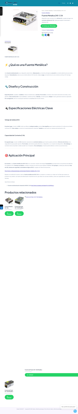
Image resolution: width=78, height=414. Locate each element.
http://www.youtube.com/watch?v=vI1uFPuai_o (42, 185)
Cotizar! (9, 214)
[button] (59, 3)
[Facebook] (70, 3)
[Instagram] (67, 3)
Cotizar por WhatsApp (49, 26)
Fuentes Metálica (49, 10)
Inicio (43, 10)
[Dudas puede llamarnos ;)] (1, 207)
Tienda (63, 3)
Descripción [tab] (8, 42)
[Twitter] (72, 3)
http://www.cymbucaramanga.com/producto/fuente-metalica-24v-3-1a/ (22, 171)
